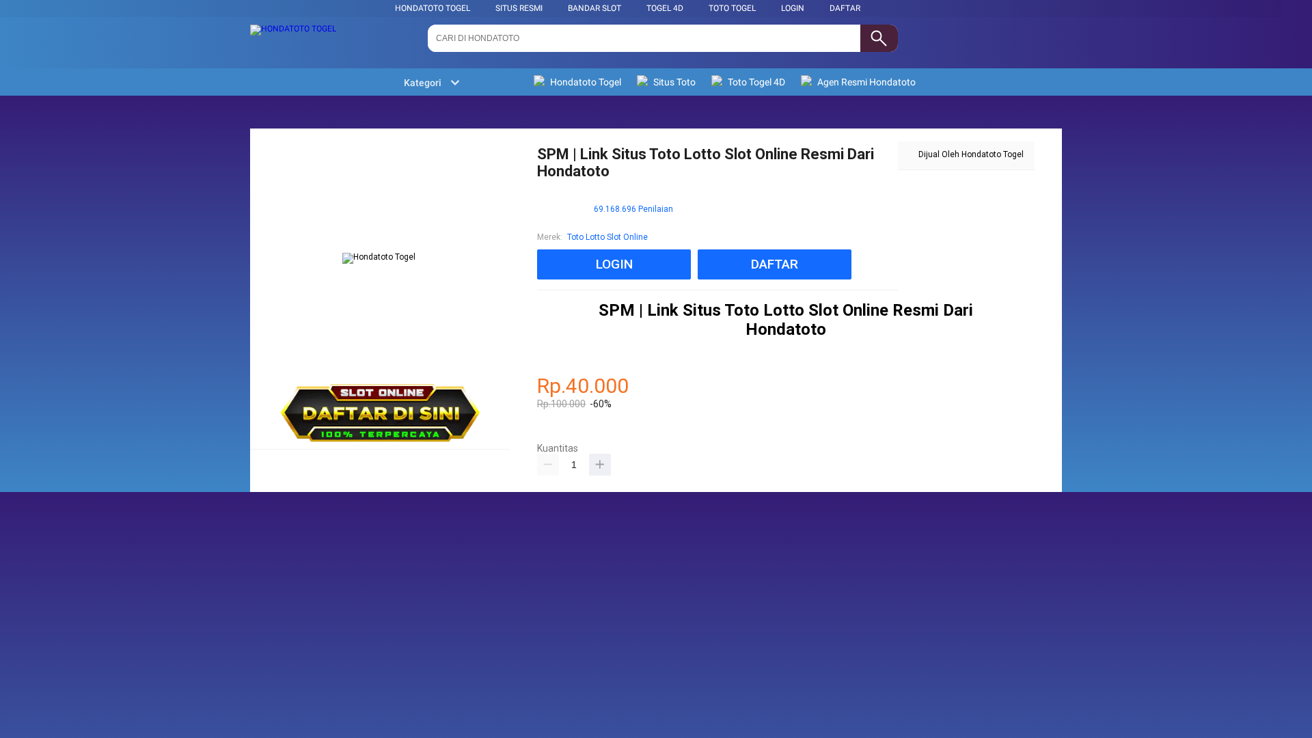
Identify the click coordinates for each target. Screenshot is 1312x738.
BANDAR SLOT (594, 8)
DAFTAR (845, 8)
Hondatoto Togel (432, 8)
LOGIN (792, 8)
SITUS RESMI (519, 8)
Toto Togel (732, 8)
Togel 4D (664, 8)
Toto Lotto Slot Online (607, 237)
